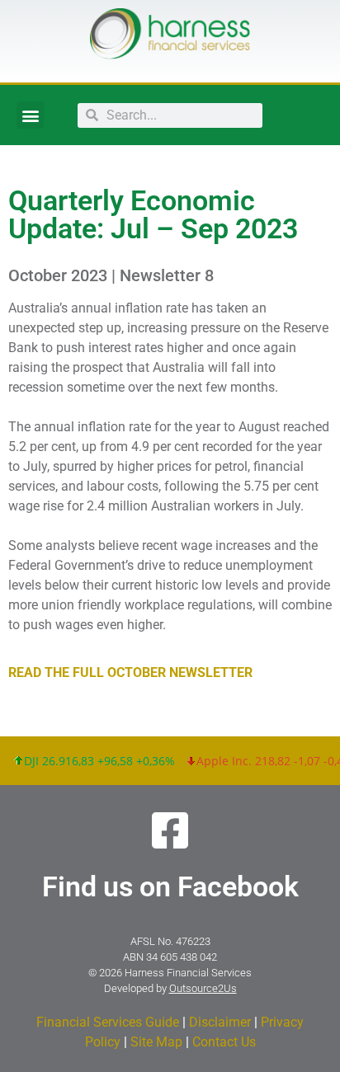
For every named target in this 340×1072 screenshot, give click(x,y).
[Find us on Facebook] (170, 830)
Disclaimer (220, 1022)
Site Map (156, 1042)
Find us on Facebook (170, 886)
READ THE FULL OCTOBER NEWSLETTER (130, 672)
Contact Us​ (224, 1042)
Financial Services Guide (107, 1022)
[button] (30, 115)
